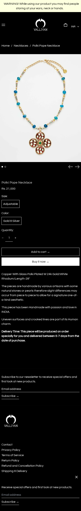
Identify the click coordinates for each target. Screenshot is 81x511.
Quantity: (8, 230)
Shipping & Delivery (14, 471)
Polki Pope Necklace (46, 45)
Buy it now (39, 261)
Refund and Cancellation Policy (23, 465)
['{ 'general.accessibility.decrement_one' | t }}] (2, 238)
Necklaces (21, 45)
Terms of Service (13, 455)
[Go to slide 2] (5, 167)
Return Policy (10, 460)
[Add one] (15, 238)
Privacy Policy (11, 449)
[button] (65, 24)
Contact (7, 444)
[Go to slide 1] (2, 167)
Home (6, 45)
